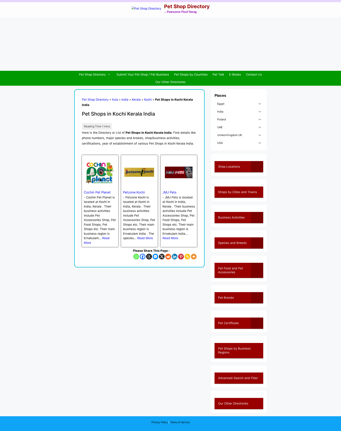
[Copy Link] (187, 256)
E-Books (235, 74)
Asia (115, 99)
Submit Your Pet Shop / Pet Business (143, 74)
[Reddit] (168, 256)
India (124, 99)
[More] (194, 256)
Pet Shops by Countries (191, 74)
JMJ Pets (169, 192)
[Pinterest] (181, 256)
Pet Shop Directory (187, 6)
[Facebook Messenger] (155, 256)
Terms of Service (180, 422)
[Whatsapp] (136, 256)
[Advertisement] (170, 44)
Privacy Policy (159, 422)
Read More (145, 238)
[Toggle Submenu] (257, 166)
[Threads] (149, 256)
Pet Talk (218, 74)
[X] (162, 256)
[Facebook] (142, 256)
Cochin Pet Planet (97, 192)
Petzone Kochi (134, 192)
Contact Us (254, 74)
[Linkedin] (174, 256)
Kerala (136, 99)
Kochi (148, 99)
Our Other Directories (170, 82)
